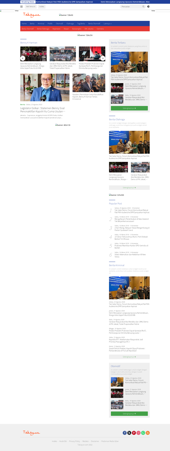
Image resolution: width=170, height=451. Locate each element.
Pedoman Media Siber (110, 441)
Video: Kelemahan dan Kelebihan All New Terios (130, 255)
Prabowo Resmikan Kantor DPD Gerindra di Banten (131, 246)
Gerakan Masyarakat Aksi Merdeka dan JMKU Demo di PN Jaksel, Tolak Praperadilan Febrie (63, 65)
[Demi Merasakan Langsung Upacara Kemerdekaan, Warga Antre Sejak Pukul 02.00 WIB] (33, 53)
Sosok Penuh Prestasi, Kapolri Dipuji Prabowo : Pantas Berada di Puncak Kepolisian (127, 349)
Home (24, 23)
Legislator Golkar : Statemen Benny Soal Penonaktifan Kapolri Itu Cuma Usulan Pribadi (42, 111)
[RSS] (148, 433)
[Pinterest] (134, 433)
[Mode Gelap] (148, 6)
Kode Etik (63, 441)
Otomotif (59, 23)
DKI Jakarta (89, 28)
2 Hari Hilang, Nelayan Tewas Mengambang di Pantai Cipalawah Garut (132, 229)
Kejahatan (56, 28)
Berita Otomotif (94, 23)
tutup (16, 11)
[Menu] (22, 6)
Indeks (41, 6)
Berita (32, 23)
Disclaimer (95, 441)
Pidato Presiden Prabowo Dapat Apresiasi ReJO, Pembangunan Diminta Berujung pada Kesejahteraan (91, 65)
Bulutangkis (76, 28)
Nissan (66, 28)
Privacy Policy (74, 441)
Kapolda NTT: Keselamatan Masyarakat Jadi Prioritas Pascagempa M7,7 (126, 340)
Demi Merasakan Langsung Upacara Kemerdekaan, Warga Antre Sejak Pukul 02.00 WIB (124, 2)
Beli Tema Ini (30, 6)
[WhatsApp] (143, 433)
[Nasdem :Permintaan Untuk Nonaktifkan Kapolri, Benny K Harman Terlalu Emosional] (89, 83)
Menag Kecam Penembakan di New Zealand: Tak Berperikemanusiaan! (132, 220)
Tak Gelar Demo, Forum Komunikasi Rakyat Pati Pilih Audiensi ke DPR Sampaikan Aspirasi (40, 2)
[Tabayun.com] (31, 15)
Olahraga (70, 23)
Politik (50, 23)
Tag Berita (81, 23)
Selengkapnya (128, 108)
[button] (143, 6)
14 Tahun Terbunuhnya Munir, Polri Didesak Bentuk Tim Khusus (131, 238)
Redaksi (85, 441)
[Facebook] (125, 433)
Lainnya (107, 23)
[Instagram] (139, 433)
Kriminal (41, 23)
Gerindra (100, 28)
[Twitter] (129, 433)
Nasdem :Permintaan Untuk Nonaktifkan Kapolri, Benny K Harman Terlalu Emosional (88, 96)
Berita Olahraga (43, 28)
